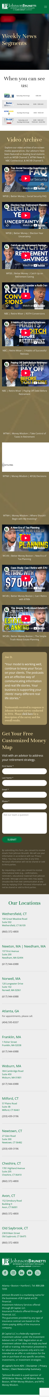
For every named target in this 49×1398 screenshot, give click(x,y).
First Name (8, 766)
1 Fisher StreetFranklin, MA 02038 (11, 1043)
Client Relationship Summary (26, 1369)
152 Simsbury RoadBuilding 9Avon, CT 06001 (12, 1204)
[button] (45, 6)
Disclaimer (31, 1365)
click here (27, 713)
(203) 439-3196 (10, 1116)
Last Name (7, 778)
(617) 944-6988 (10, 964)
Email (5, 789)
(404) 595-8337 (10, 1022)
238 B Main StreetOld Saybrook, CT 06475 (14, 1235)
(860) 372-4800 (10, 931)
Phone (5, 801)
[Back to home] (19, 6)
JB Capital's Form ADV (13, 1365)
